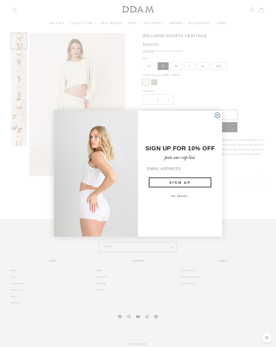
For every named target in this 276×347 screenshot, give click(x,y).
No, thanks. (180, 196)
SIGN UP (180, 182)
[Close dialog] (217, 115)
